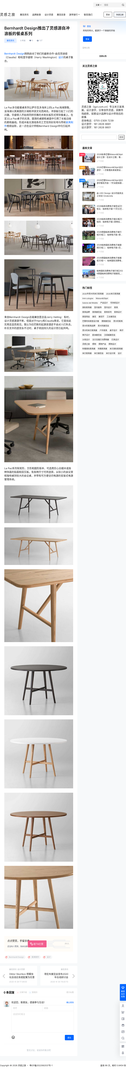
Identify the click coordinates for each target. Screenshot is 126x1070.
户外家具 (103, 330)
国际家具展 (87, 307)
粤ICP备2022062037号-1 (41, 1065)
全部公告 (103, 56)
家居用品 (86, 317)
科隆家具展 (102, 349)
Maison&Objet (102, 298)
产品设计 (104, 303)
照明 (94, 344)
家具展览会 (97, 312)
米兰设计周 (110, 353)
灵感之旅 (86, 344)
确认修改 (70, 1002)
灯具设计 (115, 339)
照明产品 (102, 344)
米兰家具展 (87, 353)
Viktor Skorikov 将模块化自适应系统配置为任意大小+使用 (22, 977)
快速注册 (120, 15)
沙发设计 (86, 339)
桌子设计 (113, 330)
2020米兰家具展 (113, 294)
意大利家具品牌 (88, 326)
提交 (69, 1038)
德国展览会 (106, 321)
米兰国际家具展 (116, 349)
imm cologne (87, 298)
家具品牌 (86, 312)
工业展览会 (111, 317)
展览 (94, 317)
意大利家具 (118, 321)
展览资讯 (10, 40)
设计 (60, 57)
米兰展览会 (98, 353)
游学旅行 (73, 14)
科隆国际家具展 (88, 349)
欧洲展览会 (97, 335)
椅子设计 (86, 335)
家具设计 (118, 312)
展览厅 (101, 317)
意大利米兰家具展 (89, 330)
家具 (116, 307)
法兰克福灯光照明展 (100, 339)
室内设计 (108, 307)
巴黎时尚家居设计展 (90, 321)
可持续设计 (115, 303)
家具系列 (108, 312)
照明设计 (112, 344)
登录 (108, 15)
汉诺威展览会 (109, 335)
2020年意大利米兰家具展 (93, 294)
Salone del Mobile (90, 303)
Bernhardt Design (14, 53)
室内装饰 (98, 307)
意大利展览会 (103, 326)
